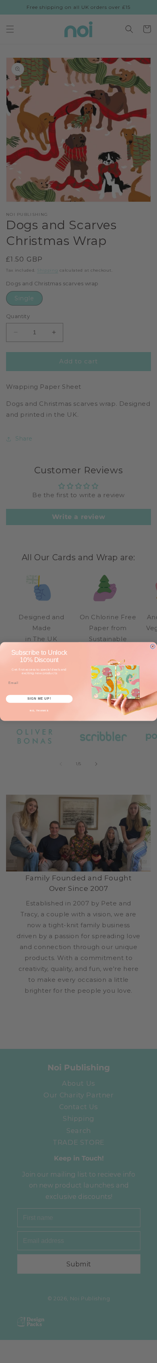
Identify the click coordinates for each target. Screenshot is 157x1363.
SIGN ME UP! (39, 698)
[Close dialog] (152, 646)
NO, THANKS (39, 710)
